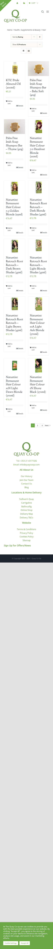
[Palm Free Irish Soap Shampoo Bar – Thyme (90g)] (14, 126)
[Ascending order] (39, 37)
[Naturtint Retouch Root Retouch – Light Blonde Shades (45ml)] (38, 246)
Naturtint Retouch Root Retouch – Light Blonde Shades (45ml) (38, 265)
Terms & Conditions (26, 529)
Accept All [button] (24, 943)
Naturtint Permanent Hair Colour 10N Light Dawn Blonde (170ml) (14, 386)
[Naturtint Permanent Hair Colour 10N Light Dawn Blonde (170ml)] (14, 365)
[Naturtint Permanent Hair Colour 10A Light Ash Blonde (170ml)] (38, 304)
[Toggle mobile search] (42, 11)
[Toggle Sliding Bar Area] (6, 6)
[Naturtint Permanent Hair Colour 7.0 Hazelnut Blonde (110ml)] (38, 126)
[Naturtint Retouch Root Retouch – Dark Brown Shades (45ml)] (14, 246)
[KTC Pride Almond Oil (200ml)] (14, 68)
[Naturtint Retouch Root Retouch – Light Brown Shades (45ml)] (14, 304)
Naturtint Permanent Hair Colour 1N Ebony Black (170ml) (38, 384)
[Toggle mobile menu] (47, 11)
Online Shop (26, 510)
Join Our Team (26, 480)
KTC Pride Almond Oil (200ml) (13, 84)
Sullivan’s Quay (26, 499)
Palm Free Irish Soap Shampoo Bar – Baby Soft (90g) (38, 87)
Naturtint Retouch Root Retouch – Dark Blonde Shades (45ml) (38, 207)
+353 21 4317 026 (28, 460)
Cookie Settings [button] (11, 943)
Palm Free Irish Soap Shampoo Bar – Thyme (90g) (14, 143)
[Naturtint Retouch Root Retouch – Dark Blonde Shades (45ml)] (38, 188)
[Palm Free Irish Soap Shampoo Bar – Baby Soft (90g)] (38, 68)
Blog (26, 487)
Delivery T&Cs (26, 517)
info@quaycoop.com (30, 464)
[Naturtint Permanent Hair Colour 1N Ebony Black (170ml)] (38, 365)
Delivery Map (26, 513)
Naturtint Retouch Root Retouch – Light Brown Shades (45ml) (14, 323)
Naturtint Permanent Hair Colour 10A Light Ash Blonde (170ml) (37, 325)
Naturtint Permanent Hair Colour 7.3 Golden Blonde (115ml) (14, 207)
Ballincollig (26, 506)
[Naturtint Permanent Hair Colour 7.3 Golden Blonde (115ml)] (14, 188)
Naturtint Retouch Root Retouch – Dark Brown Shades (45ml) (14, 265)
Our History (26, 476)
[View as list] (28, 50)
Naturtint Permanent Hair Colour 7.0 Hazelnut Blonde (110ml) (37, 147)
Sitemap (26, 540)
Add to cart (10, 102)
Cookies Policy (26, 536)
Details (20, 106)
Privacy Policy (26, 533)
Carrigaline (26, 502)
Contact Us (26, 483)
